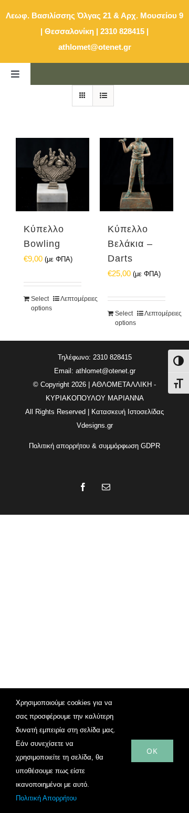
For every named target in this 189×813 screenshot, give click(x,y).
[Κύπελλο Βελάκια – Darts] (136, 174)
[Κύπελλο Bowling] (52, 174)
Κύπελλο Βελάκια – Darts (130, 244)
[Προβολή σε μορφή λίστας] (103, 95)
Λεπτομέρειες (70, 298)
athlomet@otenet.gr (94, 46)
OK (152, 751)
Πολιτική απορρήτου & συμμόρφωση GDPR (94, 446)
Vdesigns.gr (95, 425)
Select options (41, 303)
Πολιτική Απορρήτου (46, 798)
